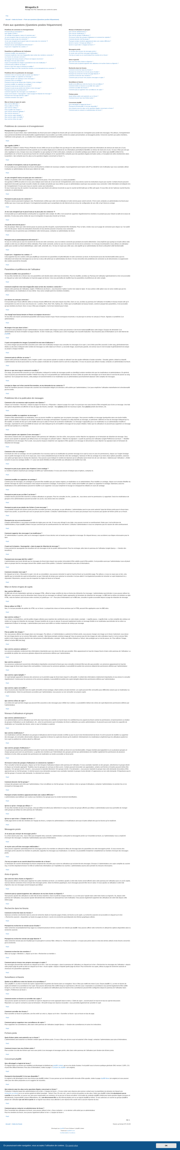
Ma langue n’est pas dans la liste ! (15, 60)
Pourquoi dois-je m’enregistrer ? (14, 31)
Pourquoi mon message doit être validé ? (17, 95)
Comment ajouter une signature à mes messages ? (20, 78)
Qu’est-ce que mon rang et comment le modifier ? (19, 66)
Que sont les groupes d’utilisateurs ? (79, 35)
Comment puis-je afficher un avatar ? (16, 64)
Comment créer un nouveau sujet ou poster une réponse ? (22, 75)
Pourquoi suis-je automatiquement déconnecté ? (19, 44)
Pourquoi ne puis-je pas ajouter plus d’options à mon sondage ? (23, 82)
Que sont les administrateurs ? (78, 31)
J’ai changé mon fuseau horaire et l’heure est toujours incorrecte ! (24, 59)
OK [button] (166, 1146)
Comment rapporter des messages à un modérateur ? (21, 91)
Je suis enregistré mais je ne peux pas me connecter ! (21, 37)
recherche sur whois (11, 1093)
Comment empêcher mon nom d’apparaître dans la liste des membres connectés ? (29, 55)
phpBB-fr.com (71, 1130)
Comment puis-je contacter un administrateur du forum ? (85, 110)
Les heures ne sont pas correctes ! (15, 57)
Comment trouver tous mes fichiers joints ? (81, 98)
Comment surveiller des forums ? (79, 87)
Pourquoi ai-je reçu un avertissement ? (16, 90)
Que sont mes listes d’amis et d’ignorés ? (81, 61)
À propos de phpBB (58, 1067)
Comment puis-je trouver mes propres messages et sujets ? (87, 77)
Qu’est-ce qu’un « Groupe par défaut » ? (81, 43)
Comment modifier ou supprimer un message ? (18, 76)
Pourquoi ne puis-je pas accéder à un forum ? (18, 86)
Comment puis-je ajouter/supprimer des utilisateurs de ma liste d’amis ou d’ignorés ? (94, 63)
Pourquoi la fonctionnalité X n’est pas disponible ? (83, 106)
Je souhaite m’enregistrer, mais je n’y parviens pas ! (20, 35)
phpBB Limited (58, 1065)
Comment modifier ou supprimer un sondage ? (18, 84)
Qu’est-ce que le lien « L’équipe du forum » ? (82, 44)
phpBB (7, 334)
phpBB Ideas (105, 1078)
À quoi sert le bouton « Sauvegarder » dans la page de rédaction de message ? (28, 93)
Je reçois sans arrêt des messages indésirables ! (83, 53)
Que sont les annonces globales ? (15, 111)
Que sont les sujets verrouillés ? (14, 117)
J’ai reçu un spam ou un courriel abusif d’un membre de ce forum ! (88, 55)
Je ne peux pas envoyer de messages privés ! (82, 51)
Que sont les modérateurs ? (77, 33)
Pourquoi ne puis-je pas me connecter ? (16, 39)
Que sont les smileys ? (11, 107)
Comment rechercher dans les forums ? (81, 70)
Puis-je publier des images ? (13, 109)
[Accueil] (14, 8)
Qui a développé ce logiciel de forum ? (80, 104)
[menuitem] (6, 15)
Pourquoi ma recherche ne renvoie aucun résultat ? (84, 72)
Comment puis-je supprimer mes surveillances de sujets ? (86, 89)
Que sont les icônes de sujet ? (14, 119)
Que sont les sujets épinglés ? (14, 115)
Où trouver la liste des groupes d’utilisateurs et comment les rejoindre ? (90, 37)
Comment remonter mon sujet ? (14, 97)
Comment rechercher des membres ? (80, 75)
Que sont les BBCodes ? (12, 104)
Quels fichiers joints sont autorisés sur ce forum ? (83, 96)
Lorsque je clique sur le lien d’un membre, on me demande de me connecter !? (30, 68)
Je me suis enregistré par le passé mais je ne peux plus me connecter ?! (26, 41)
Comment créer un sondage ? (13, 80)
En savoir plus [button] (72, 1145)
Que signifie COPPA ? (11, 33)
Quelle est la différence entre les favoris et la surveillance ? (86, 84)
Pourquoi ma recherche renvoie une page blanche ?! (84, 73)
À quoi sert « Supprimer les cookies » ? (16, 46)
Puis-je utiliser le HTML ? (12, 106)
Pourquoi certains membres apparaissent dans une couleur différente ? (90, 41)
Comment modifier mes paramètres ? (16, 53)
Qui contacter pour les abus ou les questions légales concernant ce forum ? (91, 108)
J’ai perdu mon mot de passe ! (14, 43)
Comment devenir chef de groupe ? (79, 39)
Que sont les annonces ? (12, 113)
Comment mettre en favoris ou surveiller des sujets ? (84, 86)
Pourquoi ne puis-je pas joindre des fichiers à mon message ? (23, 88)
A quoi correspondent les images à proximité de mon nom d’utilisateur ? (26, 62)
